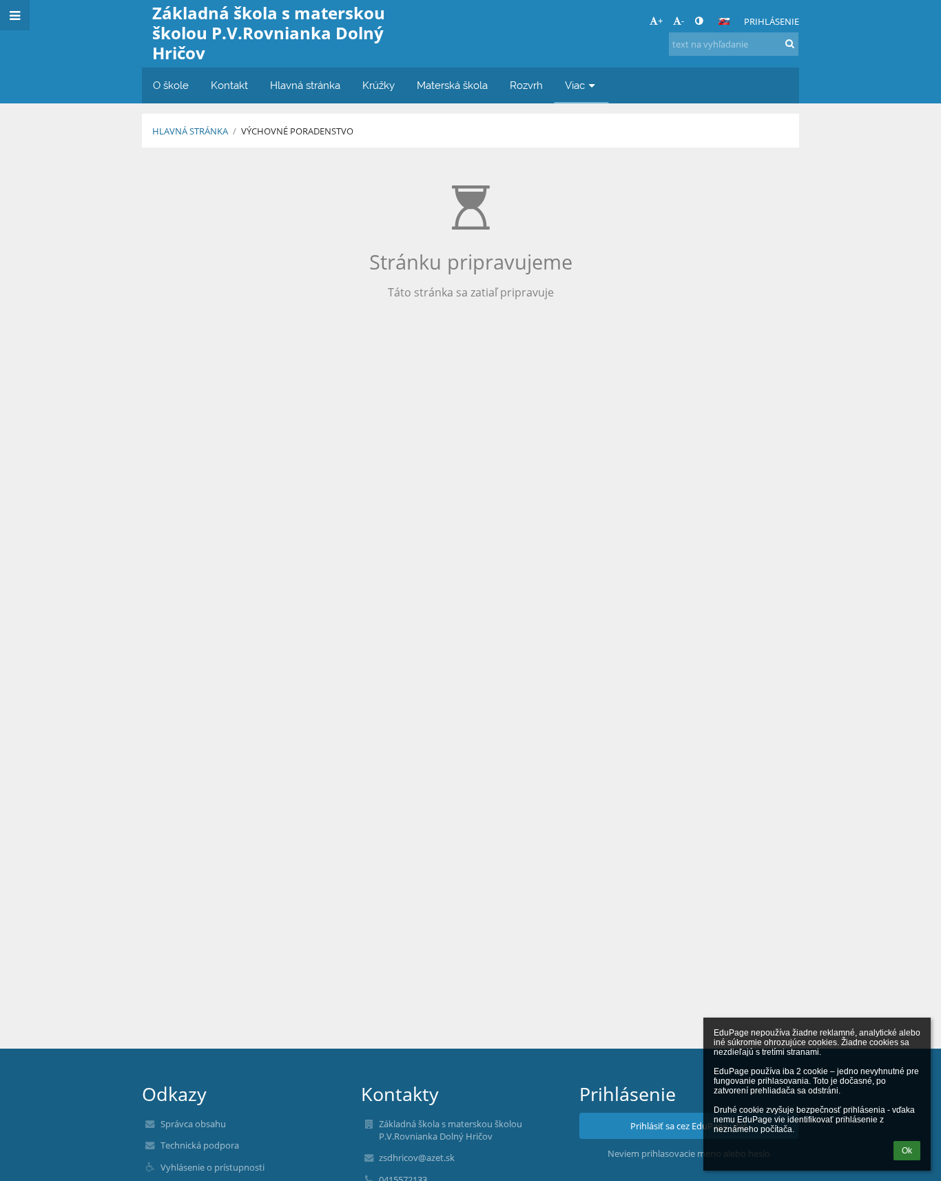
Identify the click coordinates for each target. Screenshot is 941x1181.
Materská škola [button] (452, 85)
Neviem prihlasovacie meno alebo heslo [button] (689, 1153)
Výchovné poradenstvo (297, 131)
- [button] (682, 20)
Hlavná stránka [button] (305, 85)
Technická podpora (200, 1145)
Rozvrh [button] (526, 85)
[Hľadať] (790, 43)
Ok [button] (907, 1150)
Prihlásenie (771, 21)
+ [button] (660, 20)
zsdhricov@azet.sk (417, 1157)
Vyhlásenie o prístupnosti (213, 1167)
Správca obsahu (193, 1124)
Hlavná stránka (190, 131)
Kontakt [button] (229, 85)
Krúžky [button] (378, 85)
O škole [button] (171, 85)
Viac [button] (575, 85)
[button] (699, 20)
